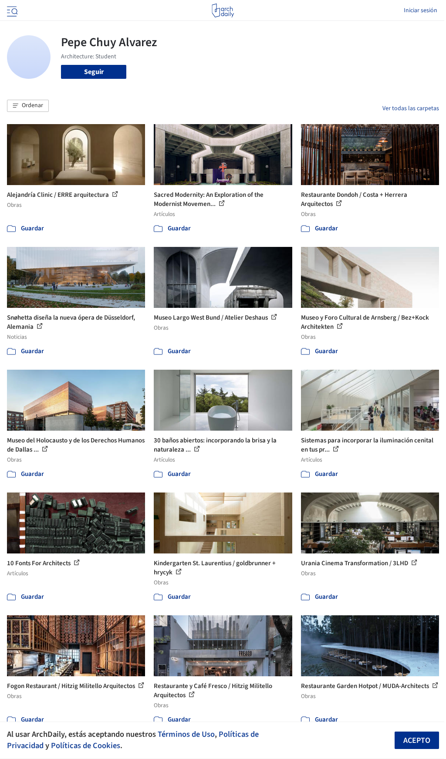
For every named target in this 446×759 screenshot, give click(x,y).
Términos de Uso (186, 734)
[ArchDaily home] (223, 10)
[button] (28, 106)
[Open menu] (11, 10)
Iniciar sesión (420, 10)
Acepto (416, 740)
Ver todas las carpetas (410, 108)
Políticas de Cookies (85, 745)
